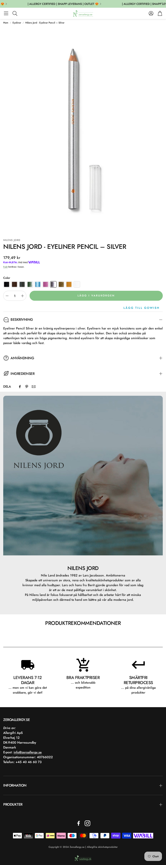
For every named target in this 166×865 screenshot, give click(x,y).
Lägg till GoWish (141, 308)
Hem (5, 23)
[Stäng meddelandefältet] (162, 3)
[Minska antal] (7, 295)
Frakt (5, 266)
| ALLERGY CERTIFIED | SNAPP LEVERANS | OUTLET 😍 (57, 3)
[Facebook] (20, 386)
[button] (6, 13)
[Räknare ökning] (22, 295)
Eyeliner (17, 23)
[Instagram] (87, 823)
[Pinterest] (27, 386)
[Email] (33, 386)
